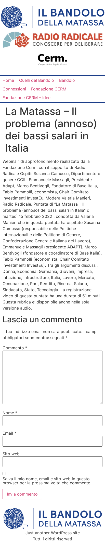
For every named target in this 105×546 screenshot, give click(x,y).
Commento (15, 348)
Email (9, 433)
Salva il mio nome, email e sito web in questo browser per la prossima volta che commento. (47, 481)
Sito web (11, 454)
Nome (10, 413)
